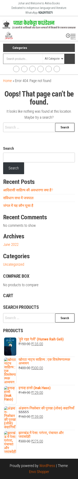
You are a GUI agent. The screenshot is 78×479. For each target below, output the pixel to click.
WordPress (47, 465)
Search (8, 148)
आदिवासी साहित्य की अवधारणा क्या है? (28, 190)
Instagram (24, 69)
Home (7, 80)
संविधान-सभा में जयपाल (18, 198)
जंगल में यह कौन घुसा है (18, 205)
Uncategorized (13, 264)
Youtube (40, 69)
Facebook (16, 69)
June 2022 (11, 244)
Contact (57, 69)
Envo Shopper (39, 471)
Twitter (32, 69)
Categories (19, 48)
